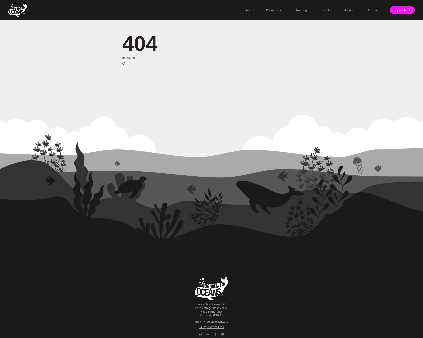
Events (326, 10)
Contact (373, 10)
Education (349, 10)
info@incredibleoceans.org (211, 321)
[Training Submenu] (310, 10)
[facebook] (215, 334)
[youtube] (223, 334)
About (250, 10)
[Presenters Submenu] (284, 10)
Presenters (273, 10)
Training (301, 10)
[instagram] (200, 334)
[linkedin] (208, 334)
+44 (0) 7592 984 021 (211, 327)
